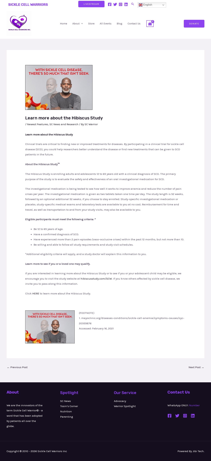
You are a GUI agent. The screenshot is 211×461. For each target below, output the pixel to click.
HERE (35, 293)
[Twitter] (115, 4)
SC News (65, 401)
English (147, 4)
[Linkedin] (126, 4)
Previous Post (17, 367)
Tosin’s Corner (69, 406)
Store (91, 23)
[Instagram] (120, 4)
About (76, 23)
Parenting (66, 416)
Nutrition (66, 411)
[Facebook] (110, 4)
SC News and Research (63, 124)
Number (194, 405)
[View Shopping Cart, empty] (150, 23)
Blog (119, 23)
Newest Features (37, 124)
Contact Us (134, 23)
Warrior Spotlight (125, 406)
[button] (132, 4)
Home (63, 23)
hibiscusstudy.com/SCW (96, 278)
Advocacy (120, 401)
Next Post (196, 367)
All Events (105, 23)
